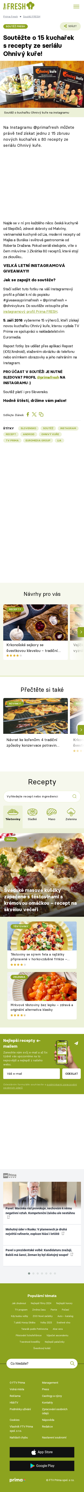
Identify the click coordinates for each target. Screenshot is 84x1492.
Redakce (47, 1426)
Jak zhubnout (19, 1303)
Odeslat (71, 1073)
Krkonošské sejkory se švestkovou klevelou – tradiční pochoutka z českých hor (32, 648)
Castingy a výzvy (52, 1396)
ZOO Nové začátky (43, 1316)
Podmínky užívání (20, 1409)
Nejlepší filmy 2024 (41, 1303)
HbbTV (14, 1402)
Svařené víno (63, 1322)
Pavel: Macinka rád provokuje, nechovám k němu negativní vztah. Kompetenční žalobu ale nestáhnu (40, 1211)
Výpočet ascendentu (57, 1335)
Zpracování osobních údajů (54, 1411)
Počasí (65, 1309)
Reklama (15, 1396)
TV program (21, 1309)
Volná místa (17, 1389)
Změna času (39, 1309)
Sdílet (68, 27)
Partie (54, 1309)
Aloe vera (58, 1329)
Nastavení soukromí (54, 1437)
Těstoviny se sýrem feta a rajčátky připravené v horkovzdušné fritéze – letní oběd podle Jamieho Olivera (39, 959)
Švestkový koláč (42, 1348)
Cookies (15, 1420)
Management (50, 1382)
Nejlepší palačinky (54, 1342)
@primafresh (48, 377)
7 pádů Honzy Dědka (24, 1322)
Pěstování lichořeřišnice (29, 1335)
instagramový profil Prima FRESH (30, 311)
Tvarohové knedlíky (30, 1342)
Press (45, 1389)
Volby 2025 (46, 1322)
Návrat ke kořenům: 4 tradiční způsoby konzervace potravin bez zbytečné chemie (31, 743)
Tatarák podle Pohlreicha (34, 1329)
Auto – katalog (65, 1316)
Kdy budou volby (19, 1316)
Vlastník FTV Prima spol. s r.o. (21, 1428)
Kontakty (47, 1402)
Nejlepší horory (64, 1303)
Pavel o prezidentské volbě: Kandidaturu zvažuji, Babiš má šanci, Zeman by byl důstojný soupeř (39, 1252)
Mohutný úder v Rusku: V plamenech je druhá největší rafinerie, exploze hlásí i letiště (36, 1232)
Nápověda (48, 1420)
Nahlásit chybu (19, 1437)
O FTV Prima (17, 1382)
